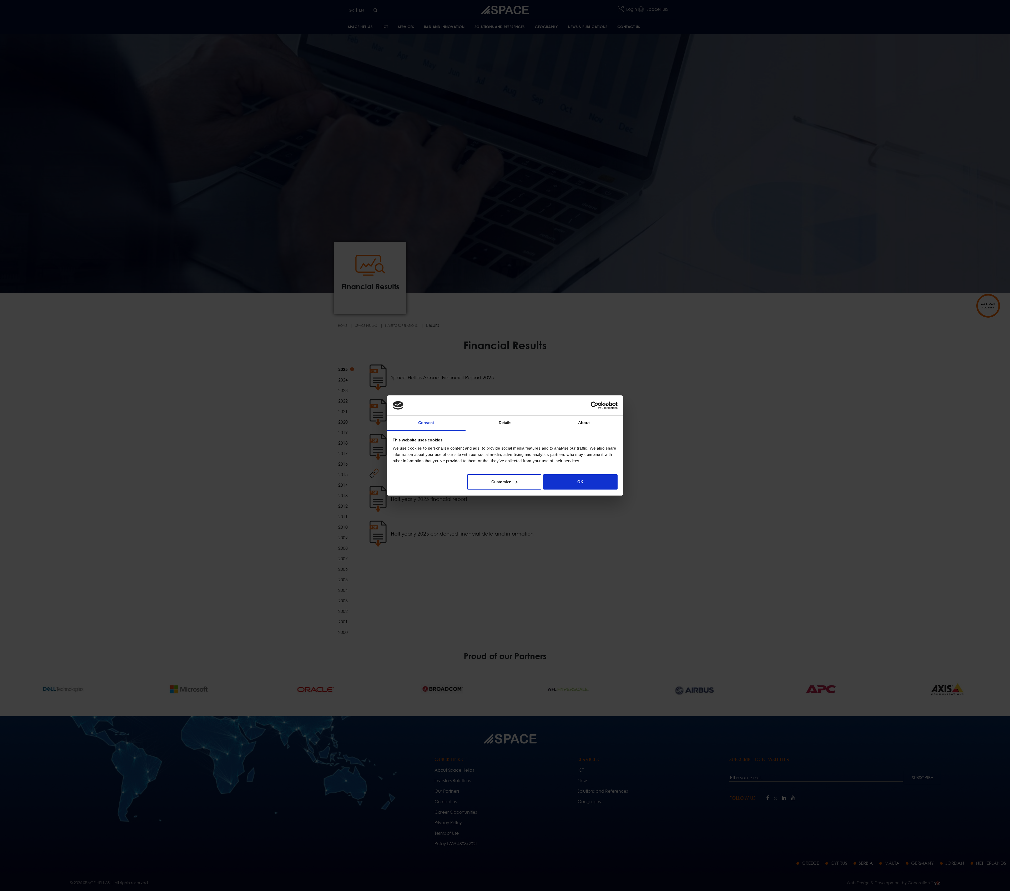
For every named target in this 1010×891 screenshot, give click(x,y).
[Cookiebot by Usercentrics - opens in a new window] (595, 405)
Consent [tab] (426, 422)
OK (580, 482)
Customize (501, 482)
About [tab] (584, 422)
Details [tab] (505, 422)
